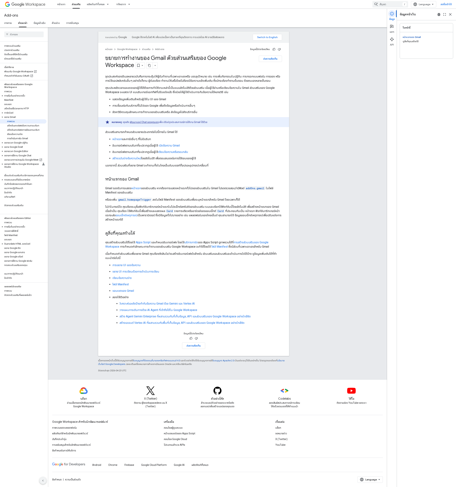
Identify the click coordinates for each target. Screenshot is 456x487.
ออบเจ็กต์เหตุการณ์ (126, 215)
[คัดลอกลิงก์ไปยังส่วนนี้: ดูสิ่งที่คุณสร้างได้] (138, 233)
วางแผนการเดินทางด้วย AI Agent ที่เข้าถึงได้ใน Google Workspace (158, 310)
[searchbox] (24, 34)
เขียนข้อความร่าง (122, 278)
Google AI (179, 465)
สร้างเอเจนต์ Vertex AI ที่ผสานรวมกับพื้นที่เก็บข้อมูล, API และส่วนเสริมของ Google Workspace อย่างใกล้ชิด (182, 322)
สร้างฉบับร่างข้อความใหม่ (126, 158)
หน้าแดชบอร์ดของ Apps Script (179, 433)
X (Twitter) (281, 439)
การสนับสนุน (72, 23)
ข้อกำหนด (57, 479)
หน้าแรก (61, 4)
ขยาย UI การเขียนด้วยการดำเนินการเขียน (135, 271)
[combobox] (390, 4)
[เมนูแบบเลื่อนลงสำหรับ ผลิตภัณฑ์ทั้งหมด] (109, 4)
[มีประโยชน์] (274, 49)
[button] (23, 96)
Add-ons (11, 15)
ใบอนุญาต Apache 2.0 (223, 360)
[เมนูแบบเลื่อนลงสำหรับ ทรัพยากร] (130, 4)
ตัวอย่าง (56, 23)
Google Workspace (127, 49)
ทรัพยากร (121, 4)
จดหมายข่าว (281, 433)
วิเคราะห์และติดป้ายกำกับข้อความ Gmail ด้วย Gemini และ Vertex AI (157, 303)
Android (96, 465)
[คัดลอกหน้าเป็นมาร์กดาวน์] (149, 65)
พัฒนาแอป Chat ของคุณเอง (144, 122)
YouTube (280, 444)
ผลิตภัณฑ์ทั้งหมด (96, 4)
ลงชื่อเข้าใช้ (446, 4)
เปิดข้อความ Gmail (169, 145)
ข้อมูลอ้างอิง (39, 23)
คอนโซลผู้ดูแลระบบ (173, 427)
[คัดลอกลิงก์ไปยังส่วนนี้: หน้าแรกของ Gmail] (142, 179)
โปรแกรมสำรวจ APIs (174, 444)
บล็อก (278, 427)
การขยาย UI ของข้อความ (126, 265)
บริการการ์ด (191, 242)
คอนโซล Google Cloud (175, 439)
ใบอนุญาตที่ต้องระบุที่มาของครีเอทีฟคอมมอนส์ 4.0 (156, 360)
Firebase (129, 465)
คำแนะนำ (22, 23)
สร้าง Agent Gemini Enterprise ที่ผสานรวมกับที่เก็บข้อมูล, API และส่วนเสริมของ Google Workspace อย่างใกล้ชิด (185, 316)
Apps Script (143, 242)
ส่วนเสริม (76, 4)
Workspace (35, 4)
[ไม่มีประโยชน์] (279, 49)
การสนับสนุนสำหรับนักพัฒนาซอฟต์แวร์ (71, 444)
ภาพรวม (8, 23)
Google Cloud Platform (154, 465)
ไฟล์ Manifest (219, 246)
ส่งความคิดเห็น (270, 58)
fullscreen (444, 14)
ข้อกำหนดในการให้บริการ (64, 450)
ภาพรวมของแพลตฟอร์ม (64, 427)
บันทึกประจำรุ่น (59, 439)
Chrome (112, 465)
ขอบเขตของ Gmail (123, 290)
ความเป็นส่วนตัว (73, 479)
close (450, 14)
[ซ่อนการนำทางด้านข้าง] (42, 480)
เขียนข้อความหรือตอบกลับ (173, 152)
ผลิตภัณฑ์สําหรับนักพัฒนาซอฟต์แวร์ (70, 433)
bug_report (439, 14)
